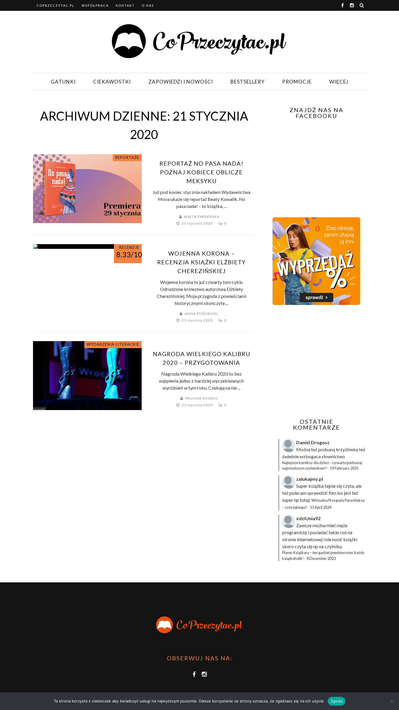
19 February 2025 (344, 468)
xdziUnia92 (308, 518)
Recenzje (129, 247)
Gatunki (63, 82)
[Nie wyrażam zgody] (392, 701)
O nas (148, 5)
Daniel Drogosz (312, 442)
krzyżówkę (347, 449)
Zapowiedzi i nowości (180, 82)
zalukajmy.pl (309, 479)
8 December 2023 (321, 558)
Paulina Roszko (201, 398)
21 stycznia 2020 (198, 223)
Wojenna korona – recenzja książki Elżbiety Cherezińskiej (201, 262)
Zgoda (336, 701)
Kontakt (125, 5)
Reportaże (127, 157)
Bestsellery (247, 82)
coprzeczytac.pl (55, 5)
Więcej (338, 82)
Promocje (297, 82)
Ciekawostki (112, 82)
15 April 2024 (320, 507)
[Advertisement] (316, 361)
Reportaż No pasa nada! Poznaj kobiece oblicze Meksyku (201, 172)
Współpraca (95, 5)
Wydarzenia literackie (113, 344)
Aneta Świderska (201, 216)
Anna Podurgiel (201, 313)
